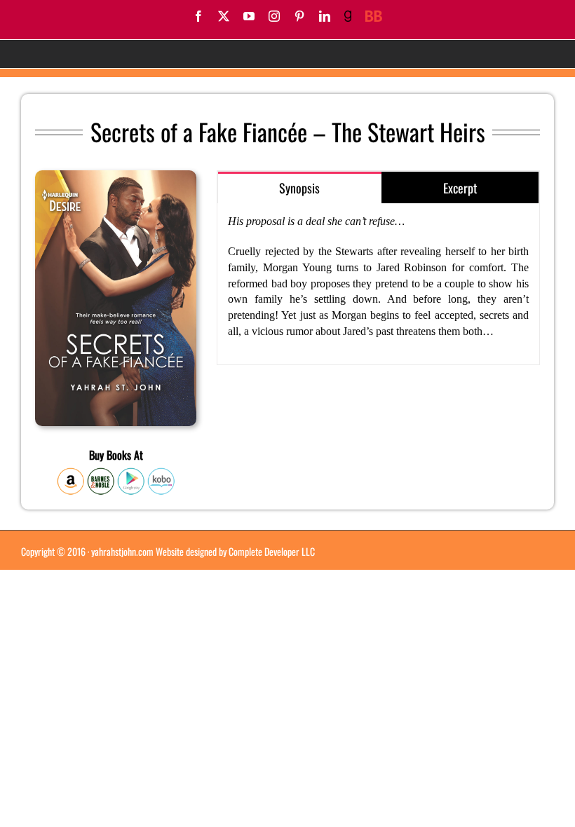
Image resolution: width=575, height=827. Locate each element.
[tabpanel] (378, 284)
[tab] (299, 187)
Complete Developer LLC (272, 551)
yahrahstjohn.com (122, 551)
